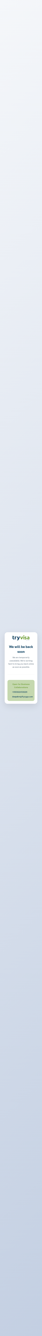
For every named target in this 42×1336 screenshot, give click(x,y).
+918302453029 (19, 692)
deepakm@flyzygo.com (22, 697)
